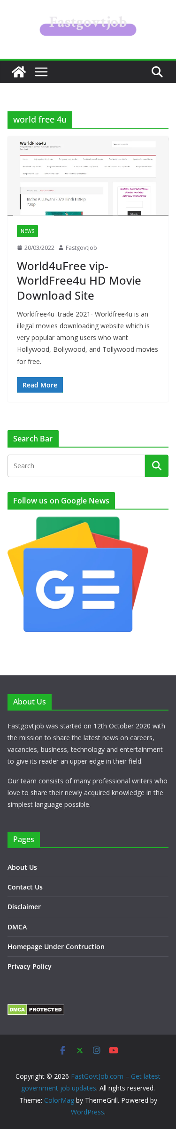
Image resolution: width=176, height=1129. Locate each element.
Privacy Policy (30, 966)
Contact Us (25, 886)
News (27, 231)
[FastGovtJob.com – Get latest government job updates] (19, 72)
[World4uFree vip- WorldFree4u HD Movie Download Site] (88, 175)
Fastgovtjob (81, 248)
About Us (22, 867)
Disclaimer (24, 906)
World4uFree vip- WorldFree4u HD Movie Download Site (79, 280)
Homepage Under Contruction (56, 946)
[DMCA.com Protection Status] (36, 1009)
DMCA (17, 926)
